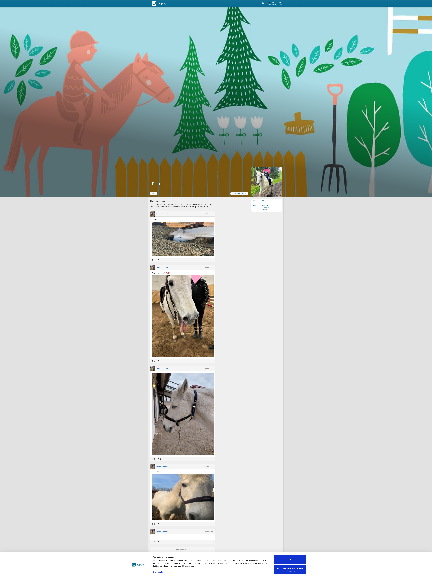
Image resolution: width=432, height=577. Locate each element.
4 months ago (210, 213)
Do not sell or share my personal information (290, 569)
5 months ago (210, 267)
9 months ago (210, 531)
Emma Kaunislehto (163, 214)
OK (290, 560)
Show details (158, 572)
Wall (153, 194)
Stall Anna (265, 205)
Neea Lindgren (162, 267)
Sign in (280, 4)
